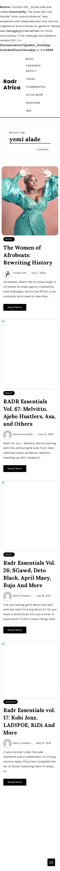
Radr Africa (11, 84)
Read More (15, 307)
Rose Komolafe (23, 434)
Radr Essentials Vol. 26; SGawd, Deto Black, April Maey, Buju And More (29, 573)
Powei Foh (20, 273)
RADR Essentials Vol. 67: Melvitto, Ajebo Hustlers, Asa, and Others (29, 412)
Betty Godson (22, 595)
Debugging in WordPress (23, 31)
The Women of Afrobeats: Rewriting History (27, 255)
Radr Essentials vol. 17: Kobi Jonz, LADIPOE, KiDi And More (29, 721)
